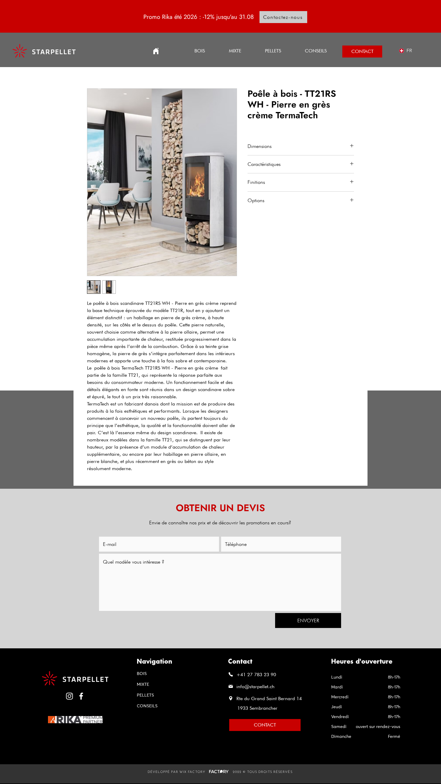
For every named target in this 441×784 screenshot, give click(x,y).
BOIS (142, 674)
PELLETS (145, 695)
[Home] (155, 51)
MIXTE (143, 684)
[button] (273, 51)
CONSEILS (147, 706)
